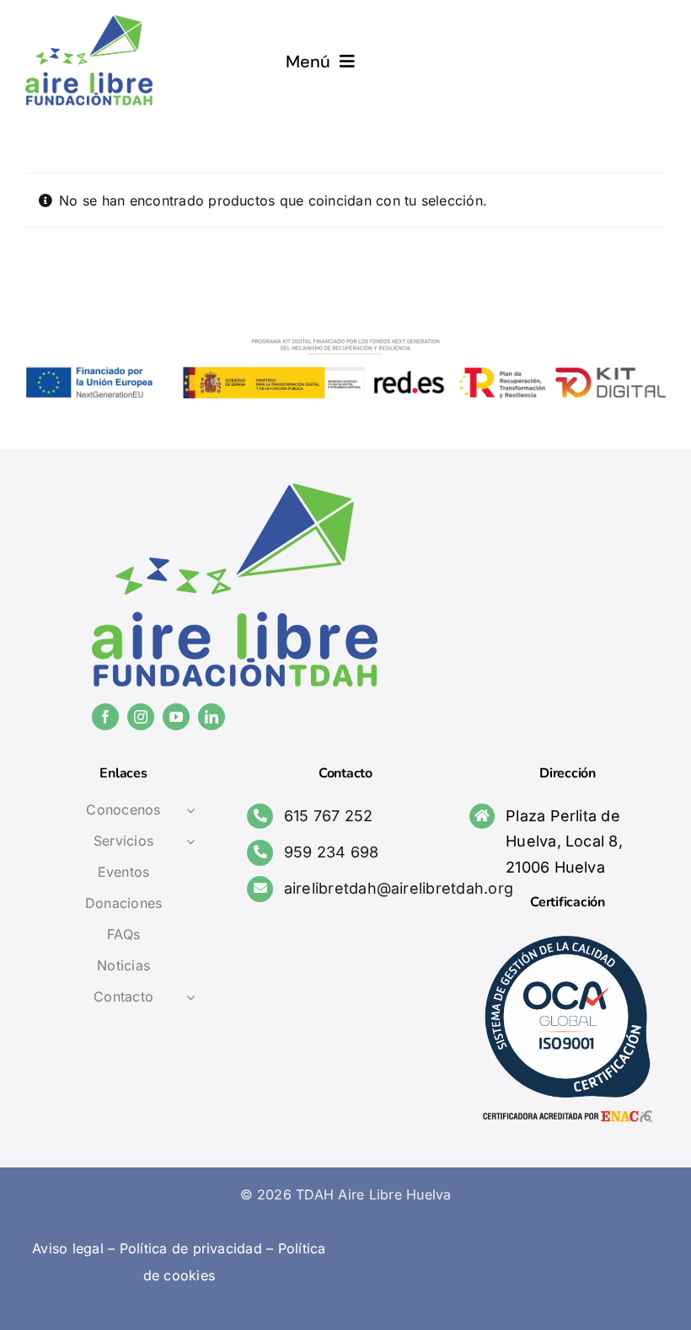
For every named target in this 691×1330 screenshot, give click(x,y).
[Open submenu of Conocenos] (190, 810)
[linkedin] (211, 716)
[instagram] (140, 716)
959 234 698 (331, 852)
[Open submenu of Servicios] (190, 841)
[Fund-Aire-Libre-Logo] (89, 21)
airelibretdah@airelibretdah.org (398, 888)
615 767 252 (328, 816)
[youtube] (176, 716)
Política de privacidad (191, 1248)
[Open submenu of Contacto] (190, 997)
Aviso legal (68, 1248)
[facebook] (105, 716)
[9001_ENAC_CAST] (567, 930)
